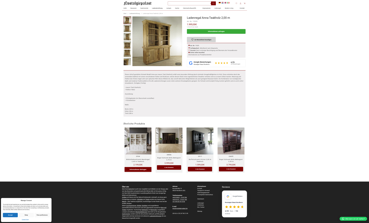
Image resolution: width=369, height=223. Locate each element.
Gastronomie (126, 214)
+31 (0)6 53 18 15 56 (178, 201)
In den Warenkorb (169, 167)
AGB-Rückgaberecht (203, 192)
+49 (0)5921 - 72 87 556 (179, 197)
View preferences (42, 215)
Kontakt (199, 188)
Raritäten (145, 205)
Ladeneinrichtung (134, 13)
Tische (147, 199)
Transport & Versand (203, 190)
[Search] (213, 3)
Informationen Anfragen (138, 169)
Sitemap (199, 211)
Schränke (140, 199)
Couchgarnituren (131, 205)
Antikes (124, 197)
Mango (124, 201)
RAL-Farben (200, 207)
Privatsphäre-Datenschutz (205, 194)
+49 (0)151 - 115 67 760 (179, 199)
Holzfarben (200, 205)
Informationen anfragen (216, 31)
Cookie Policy (25, 219)
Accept (10, 215)
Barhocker (154, 210)
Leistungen (200, 203)
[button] (353, 219)
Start (124, 13)
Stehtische (145, 210)
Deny (26, 215)
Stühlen (139, 205)
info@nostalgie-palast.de (179, 208)
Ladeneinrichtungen (155, 216)
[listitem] (127, 20)
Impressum (200, 199)
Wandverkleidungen (141, 212)
